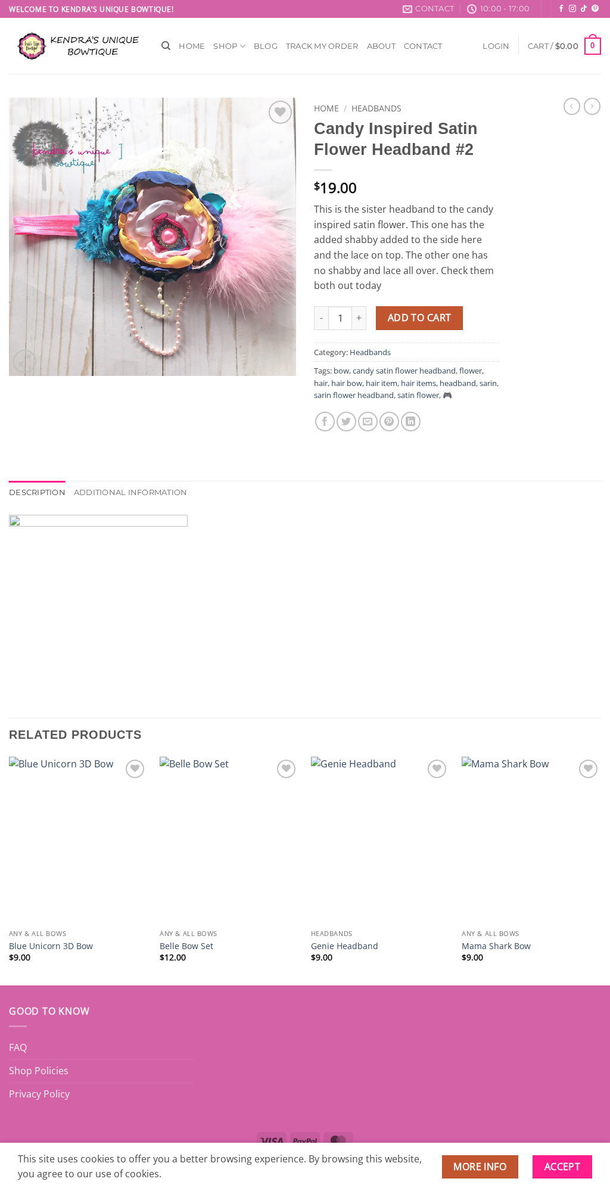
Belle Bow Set (186, 946)
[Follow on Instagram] (572, 9)
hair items (418, 383)
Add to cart (420, 317)
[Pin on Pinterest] (389, 421)
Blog (266, 46)
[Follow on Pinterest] (595, 9)
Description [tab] (37, 492)
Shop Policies (39, 1070)
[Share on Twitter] (346, 421)
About (381, 46)
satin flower (418, 395)
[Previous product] (592, 106)
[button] (496, 46)
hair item (381, 383)
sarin (488, 383)
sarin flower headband (354, 395)
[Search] (165, 46)
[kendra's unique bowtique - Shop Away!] (76, 46)
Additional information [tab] (131, 492)
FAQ (18, 1047)
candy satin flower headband (404, 370)
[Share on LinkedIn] (411, 421)
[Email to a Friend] (368, 421)
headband (458, 383)
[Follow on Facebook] (561, 9)
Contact (423, 46)
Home (192, 46)
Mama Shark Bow (496, 946)
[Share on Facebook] (325, 421)
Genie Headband (344, 946)
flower (470, 370)
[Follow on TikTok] (583, 9)
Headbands (376, 108)
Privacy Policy (39, 1093)
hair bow (346, 383)
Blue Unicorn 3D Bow (51, 946)
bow (341, 370)
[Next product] (572, 106)
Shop (225, 46)
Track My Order (322, 46)
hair (321, 383)
